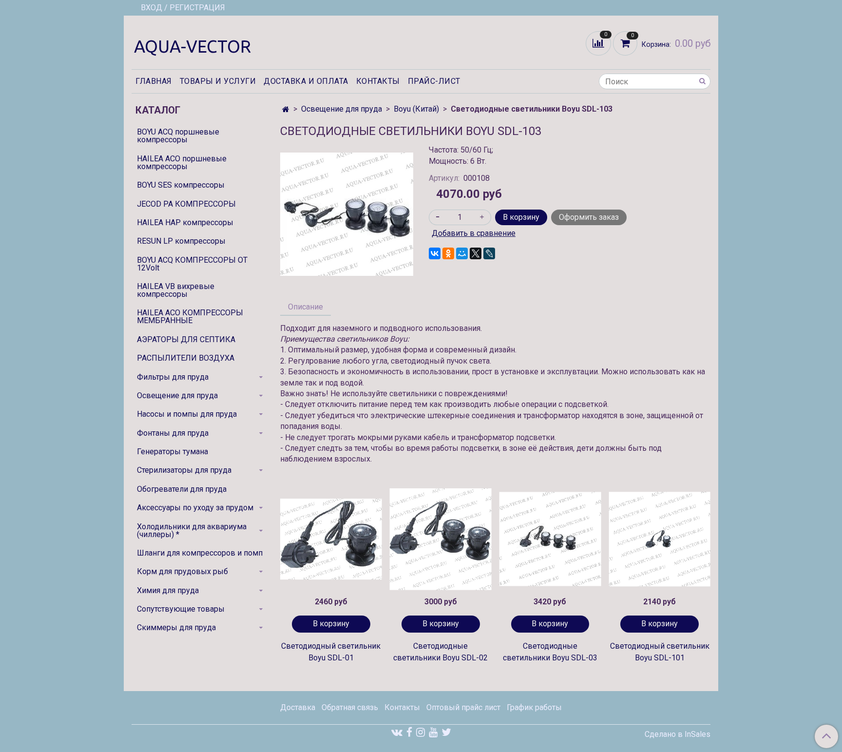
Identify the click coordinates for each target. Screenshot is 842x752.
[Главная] (285, 109)
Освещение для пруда (341, 109)
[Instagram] (420, 731)
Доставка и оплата (306, 81)
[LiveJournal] (489, 253)
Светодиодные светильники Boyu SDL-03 (550, 651)
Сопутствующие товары (181, 609)
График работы (534, 707)
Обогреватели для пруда (182, 489)
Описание (305, 306)
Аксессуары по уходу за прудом (195, 507)
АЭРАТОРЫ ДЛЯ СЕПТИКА (186, 339)
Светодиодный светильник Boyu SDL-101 (659, 651)
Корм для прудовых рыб (182, 571)
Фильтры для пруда (173, 377)
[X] (475, 253)
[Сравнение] (599, 42)
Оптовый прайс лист (463, 707)
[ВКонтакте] (434, 253)
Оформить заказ (589, 217)
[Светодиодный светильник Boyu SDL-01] (331, 539)
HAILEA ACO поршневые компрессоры (182, 162)
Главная (153, 81)
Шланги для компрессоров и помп (200, 553)
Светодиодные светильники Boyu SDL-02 (440, 651)
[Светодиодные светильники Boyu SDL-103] (346, 213)
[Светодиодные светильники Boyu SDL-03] (550, 539)
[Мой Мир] (462, 253)
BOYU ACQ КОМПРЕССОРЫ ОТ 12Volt (192, 263)
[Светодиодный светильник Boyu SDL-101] (659, 539)
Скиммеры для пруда (176, 627)
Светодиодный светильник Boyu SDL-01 (331, 651)
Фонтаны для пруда (173, 433)
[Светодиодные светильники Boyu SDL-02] (441, 539)
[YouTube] (433, 731)
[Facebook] (409, 731)
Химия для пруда (168, 590)
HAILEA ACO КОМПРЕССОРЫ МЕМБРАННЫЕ (190, 316)
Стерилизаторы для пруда (184, 470)
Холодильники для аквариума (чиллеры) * (192, 530)
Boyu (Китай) (416, 109)
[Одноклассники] (448, 253)
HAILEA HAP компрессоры (185, 222)
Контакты (378, 81)
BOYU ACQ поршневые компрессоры (178, 135)
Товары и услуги (218, 81)
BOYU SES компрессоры (181, 185)
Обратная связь (350, 707)
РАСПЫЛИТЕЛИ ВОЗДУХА (185, 358)
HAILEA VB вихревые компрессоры (175, 290)
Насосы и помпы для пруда (187, 414)
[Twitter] (446, 731)
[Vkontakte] (396, 731)
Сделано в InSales (677, 734)
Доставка (297, 707)
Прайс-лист (434, 81)
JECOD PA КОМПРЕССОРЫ (186, 204)
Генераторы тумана (172, 451)
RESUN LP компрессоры (181, 241)
